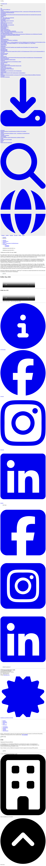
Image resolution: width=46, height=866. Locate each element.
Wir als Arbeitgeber (3, 137)
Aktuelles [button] (2, 132)
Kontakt (2, 139)
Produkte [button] (2, 16)
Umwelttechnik (3, 15)
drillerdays (12, 133)
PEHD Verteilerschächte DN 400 (6, 72)
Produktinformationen (4, 131)
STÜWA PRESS (39, 42)
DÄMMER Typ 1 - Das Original (18, 43)
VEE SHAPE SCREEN (4, 20)
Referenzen (17, 11)
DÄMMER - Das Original (7, 43)
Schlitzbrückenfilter (3, 25)
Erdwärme (2, 63)
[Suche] (23, 188)
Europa (1, 141)
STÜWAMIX (3, 51)
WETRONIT (2, 47)
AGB (4, 723)
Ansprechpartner (9, 139)
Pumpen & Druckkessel (4, 58)
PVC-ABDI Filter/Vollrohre (5, 34)
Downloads (5, 724)
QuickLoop (12, 68)
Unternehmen (2, 11)
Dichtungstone (3, 46)
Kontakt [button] (1, 138)
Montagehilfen (13, 65)
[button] (23, 234)
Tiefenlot (17, 34)
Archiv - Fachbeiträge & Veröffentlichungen (21, 133)
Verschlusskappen (22, 34)
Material (2, 26)
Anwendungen (5, 727)
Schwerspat (2, 52)
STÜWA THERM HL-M (23, 42)
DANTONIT (7, 47)
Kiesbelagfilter (3, 19)
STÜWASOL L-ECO (4, 70)
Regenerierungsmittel (4, 53)
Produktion (7, 11)
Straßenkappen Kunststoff (37, 34)
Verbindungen (6, 26)
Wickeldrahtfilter (3, 27)
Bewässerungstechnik (20, 14)
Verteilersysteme (3, 71)
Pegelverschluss (3, 35)
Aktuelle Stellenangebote (11, 137)
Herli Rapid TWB (3, 54)
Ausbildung (18, 137)
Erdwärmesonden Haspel (5, 68)
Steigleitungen (2, 36)
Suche (5, 139)
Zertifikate (18, 131)
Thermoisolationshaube (38, 57)
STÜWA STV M (3, 45)
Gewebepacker (16, 74)
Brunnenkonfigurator (10, 12)
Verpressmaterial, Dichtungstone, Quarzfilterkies (9, 40)
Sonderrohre (11, 20)
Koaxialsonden (3, 66)
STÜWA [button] (2, 10)
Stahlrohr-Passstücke (16, 35)
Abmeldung (7, 135)
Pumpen (2, 59)
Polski (20, 235)
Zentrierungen (3, 22)
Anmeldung (2, 135)
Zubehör (2, 29)
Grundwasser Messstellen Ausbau (6, 33)
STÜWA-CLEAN (32, 51)
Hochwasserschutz (38, 14)
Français (11, 235)
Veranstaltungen (7, 133)
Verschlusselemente (9, 22)
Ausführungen (3, 37)
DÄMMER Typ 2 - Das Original (29, 43)
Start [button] (1, 8)
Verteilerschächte (15, 72)
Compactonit (32, 47)
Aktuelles (2, 133)
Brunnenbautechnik (4, 14)
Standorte (2, 140)
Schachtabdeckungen (30, 57)
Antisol (13, 51)
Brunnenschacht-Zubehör (21, 57)
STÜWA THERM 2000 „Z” (5, 42)
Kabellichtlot (13, 34)
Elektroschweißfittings (32, 74)
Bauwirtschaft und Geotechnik (29, 14)
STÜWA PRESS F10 (32, 42)
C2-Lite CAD (3, 61)
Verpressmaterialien (3, 41)
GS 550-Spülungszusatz (25, 51)
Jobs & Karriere (5, 730)
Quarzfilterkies (3, 48)
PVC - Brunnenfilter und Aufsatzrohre (7, 17)
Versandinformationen (12, 131)
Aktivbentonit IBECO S (40, 51)
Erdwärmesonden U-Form (5, 64)
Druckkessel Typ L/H (10, 61)
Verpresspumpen (3, 44)
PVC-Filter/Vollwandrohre (5, 18)
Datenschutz (10, 142)
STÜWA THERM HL (15, 42)
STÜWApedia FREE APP (33, 11)
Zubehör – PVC (3, 21)
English (7, 235)
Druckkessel (2, 60)
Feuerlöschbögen (9, 35)
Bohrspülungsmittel (3, 49)
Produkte (4, 728)
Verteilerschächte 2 (22, 72)
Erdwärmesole (3, 69)
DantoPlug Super (13, 47)
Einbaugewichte (18, 65)
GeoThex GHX (3, 67)
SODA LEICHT (18, 51)
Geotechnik (2, 75)
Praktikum (23, 137)
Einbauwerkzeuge (3, 23)
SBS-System (8, 57)
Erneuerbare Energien (12, 14)
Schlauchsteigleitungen (4, 39)
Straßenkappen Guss (29, 34)
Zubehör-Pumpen (12, 59)
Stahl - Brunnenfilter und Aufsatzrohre (7, 24)
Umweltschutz (12, 11)
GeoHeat (2, 65)
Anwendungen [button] (3, 13)
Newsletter (2, 134)
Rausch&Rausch (7, 9)
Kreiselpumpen (6, 59)
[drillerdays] (3, 3)
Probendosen (38, 74)
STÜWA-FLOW (9, 51)
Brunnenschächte (3, 56)
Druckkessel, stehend (17, 61)
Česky (23, 235)
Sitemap (2, 142)
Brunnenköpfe (3, 57)
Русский (16, 235)
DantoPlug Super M (20, 47)
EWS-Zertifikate (23, 131)
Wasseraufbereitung (3, 62)
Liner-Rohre (2, 76)
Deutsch (3, 235)
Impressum (6, 142)
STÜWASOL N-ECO (12, 70)
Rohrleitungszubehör (9, 74)
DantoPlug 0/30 (27, 47)
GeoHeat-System (7, 65)
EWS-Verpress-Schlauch (23, 74)
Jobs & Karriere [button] (3, 136)
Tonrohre (36, 47)
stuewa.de (2, 9)
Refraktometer (19, 70)
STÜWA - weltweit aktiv (23, 11)
